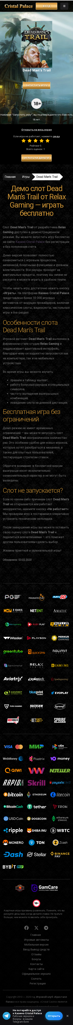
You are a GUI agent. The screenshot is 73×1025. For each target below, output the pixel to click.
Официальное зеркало (36, 973)
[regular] (36, 140)
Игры (26, 177)
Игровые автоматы (36, 939)
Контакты (36, 964)
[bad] (24, 140)
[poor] (30, 140)
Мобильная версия (36, 944)
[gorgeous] (47, 140)
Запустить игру (36, 85)
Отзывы (36, 954)
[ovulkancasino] (26, 927)
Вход (46, 6)
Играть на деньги (36, 157)
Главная (10, 177)
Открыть (54, 1016)
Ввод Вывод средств (36, 949)
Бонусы (36, 959)
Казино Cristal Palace (30, 242)
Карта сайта (36, 969)
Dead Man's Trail (47, 177)
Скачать (36, 978)
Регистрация (38, 983)
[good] (41, 140)
